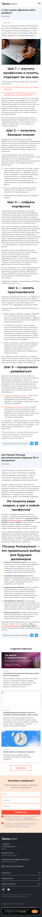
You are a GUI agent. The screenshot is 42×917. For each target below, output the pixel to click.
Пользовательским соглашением (17, 826)
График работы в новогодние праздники (19, 752)
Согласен (8, 816)
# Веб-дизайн (6, 22)
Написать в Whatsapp (14, 866)
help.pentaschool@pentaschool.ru (16, 859)
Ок (35, 911)
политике (23, 911)
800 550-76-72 (7, 853)
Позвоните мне (21, 812)
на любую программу (15, 520)
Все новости (21, 768)
